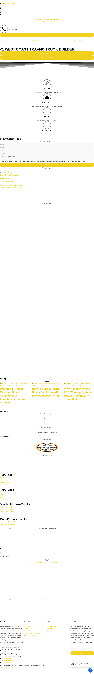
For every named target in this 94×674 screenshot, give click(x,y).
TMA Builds (36, 41)
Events (90, 41)
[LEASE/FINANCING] (47, 125)
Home (4, 41)
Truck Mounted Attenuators (9, 175)
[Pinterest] (47, 12)
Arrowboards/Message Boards (11, 187)
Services (23, 41)
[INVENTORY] (47, 97)
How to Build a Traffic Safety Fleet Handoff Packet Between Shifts (46, 392)
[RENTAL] (47, 83)
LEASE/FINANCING (47, 130)
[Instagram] (47, 8)
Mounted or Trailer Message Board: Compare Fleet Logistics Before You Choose (13, 395)
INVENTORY (47, 102)
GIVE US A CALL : (12, 26)
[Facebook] (47, 5)
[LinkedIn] (47, 10)
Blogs (57, 41)
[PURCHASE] (47, 111)
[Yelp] (47, 15)
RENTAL (47, 88)
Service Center (78, 41)
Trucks (13, 41)
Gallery (49, 41)
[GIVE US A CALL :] (4, 29)
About (65, 41)
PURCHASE (47, 116)
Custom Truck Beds (7, 181)
